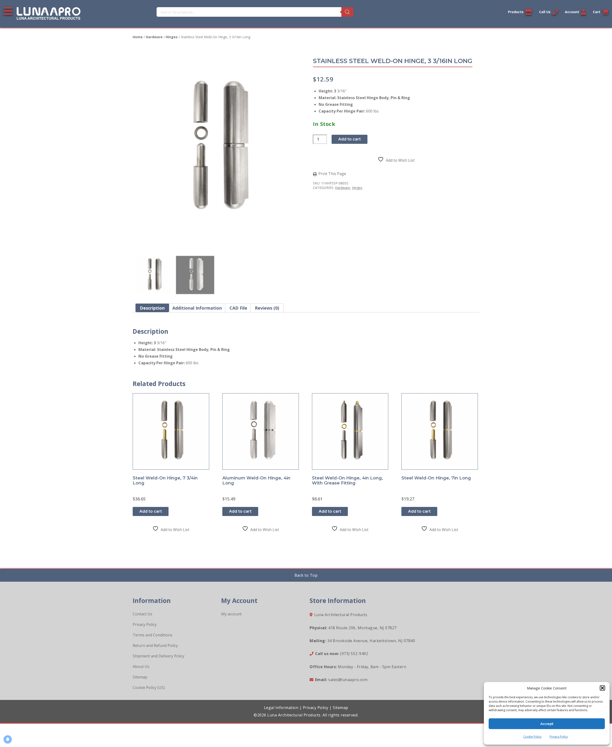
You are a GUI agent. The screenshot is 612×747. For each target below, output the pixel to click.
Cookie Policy (532, 737)
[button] (602, 688)
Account (572, 12)
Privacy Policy (559, 737)
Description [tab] (152, 308)
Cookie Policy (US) (149, 687)
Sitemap (140, 677)
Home (138, 37)
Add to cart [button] (150, 511)
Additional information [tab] (197, 308)
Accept (546, 723)
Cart (596, 12)
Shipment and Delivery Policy (158, 656)
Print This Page (332, 174)
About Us (141, 666)
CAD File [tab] (238, 308)
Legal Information (281, 707)
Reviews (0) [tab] (267, 308)
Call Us (545, 12)
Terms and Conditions (152, 635)
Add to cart (349, 139)
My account (231, 614)
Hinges (172, 37)
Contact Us (142, 614)
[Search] (347, 12)
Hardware (154, 37)
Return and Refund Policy (155, 645)
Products (516, 12)
